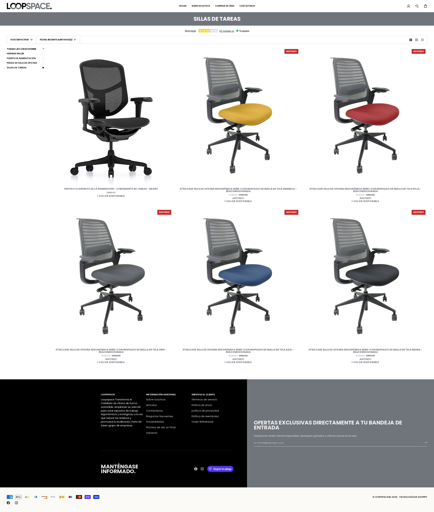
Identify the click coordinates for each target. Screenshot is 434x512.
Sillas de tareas (16, 67)
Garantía (151, 433)
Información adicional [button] (161, 394)
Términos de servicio (204, 399)
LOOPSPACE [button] (108, 394)
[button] (225, 6)
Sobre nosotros (155, 399)
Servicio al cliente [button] (203, 394)
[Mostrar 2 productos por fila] (411, 40)
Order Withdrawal (202, 421)
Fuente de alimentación (21, 58)
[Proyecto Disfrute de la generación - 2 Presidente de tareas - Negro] (111, 116)
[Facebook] (195, 468)
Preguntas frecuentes (159, 416)
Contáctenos (154, 410)
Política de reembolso (205, 416)
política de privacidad (205, 410)
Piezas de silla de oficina (22, 62)
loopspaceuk (383, 497)
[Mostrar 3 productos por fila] (417, 40)
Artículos (151, 405)
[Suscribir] (424, 442)
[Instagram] (202, 468)
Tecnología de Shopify (413, 497)
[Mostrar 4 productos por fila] (423, 40)
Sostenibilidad (155, 421)
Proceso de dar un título (161, 427)
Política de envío (202, 405)
